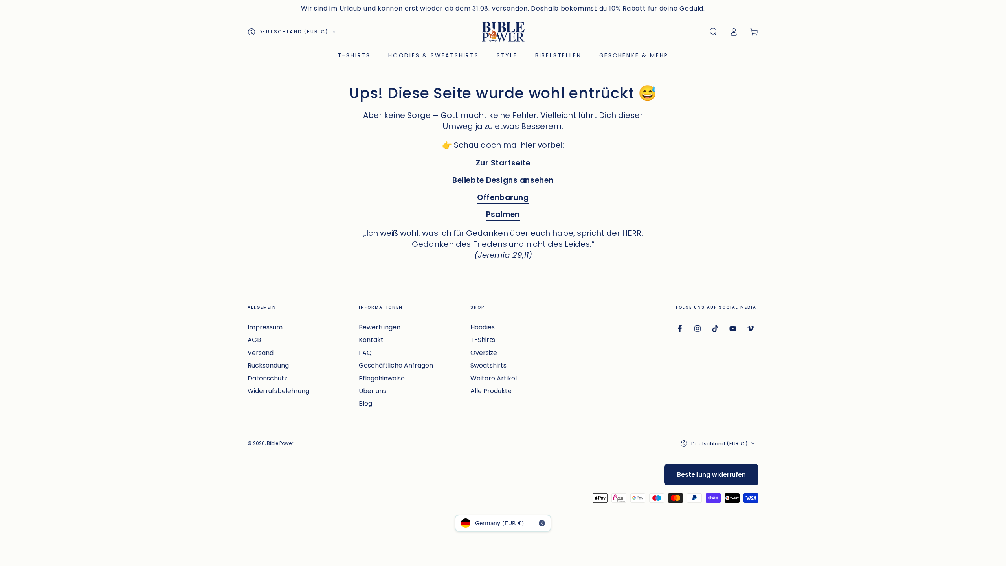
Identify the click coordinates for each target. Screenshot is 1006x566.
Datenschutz (267, 378)
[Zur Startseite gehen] (503, 32)
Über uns (372, 390)
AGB (254, 339)
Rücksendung (268, 365)
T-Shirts (482, 339)
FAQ (365, 352)
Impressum (265, 327)
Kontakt (371, 339)
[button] (713, 31)
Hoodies (482, 327)
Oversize (483, 352)
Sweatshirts (488, 365)
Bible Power (280, 443)
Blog (365, 403)
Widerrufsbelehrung (278, 390)
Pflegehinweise (382, 378)
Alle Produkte (491, 390)
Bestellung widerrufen (711, 474)
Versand (261, 352)
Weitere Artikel (493, 378)
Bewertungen (379, 327)
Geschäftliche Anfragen (396, 365)
